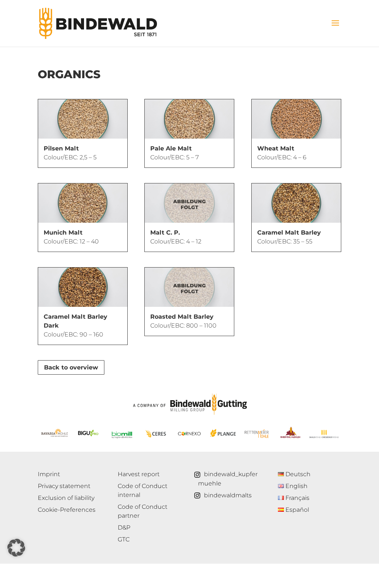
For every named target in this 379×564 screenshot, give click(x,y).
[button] (16, 547)
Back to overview (71, 367)
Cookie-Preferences (66, 509)
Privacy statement (64, 486)
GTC (124, 539)
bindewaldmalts (228, 495)
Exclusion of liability (66, 497)
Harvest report (139, 474)
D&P (124, 527)
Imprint (49, 474)
